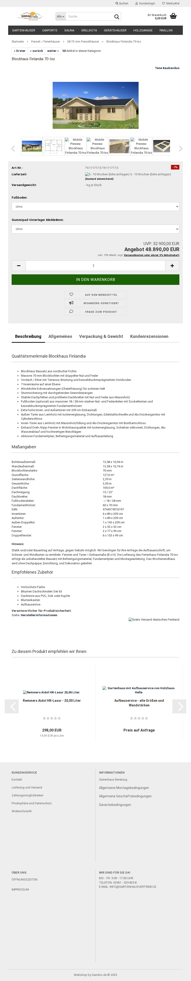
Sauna (69, 30)
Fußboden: (19, 197)
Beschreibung (28, 336)
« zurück (36, 51)
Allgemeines (60, 336)
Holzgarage (143, 30)
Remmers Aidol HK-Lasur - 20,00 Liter (52, 700)
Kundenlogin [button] (146, 3)
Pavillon (166, 30)
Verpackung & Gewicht (101, 336)
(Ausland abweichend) (99, 178)
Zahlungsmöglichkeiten (27, 795)
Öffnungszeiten (25, 879)
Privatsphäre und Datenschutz (32, 803)
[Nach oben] (178, 974)
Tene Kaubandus (167, 68)
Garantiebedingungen (115, 805)
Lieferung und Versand (27, 787)
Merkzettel (172, 3)
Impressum (20, 889)
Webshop (80, 975)
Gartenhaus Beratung (113, 779)
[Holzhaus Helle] (30, 16)
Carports (49, 30)
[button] (11, 149)
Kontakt (17, 779)
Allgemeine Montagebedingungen (124, 788)
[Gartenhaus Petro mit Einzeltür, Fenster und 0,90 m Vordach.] (96, 100)
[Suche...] (116, 16)
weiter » (53, 51)
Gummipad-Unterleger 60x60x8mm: (38, 220)
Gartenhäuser (23, 30)
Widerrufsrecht (22, 811)
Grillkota (89, 30)
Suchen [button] (123, 3)
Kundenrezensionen (149, 336)
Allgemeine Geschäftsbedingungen (125, 796)
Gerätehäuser (115, 30)
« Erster (20, 51)
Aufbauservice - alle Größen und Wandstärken (139, 703)
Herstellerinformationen (39, 615)
